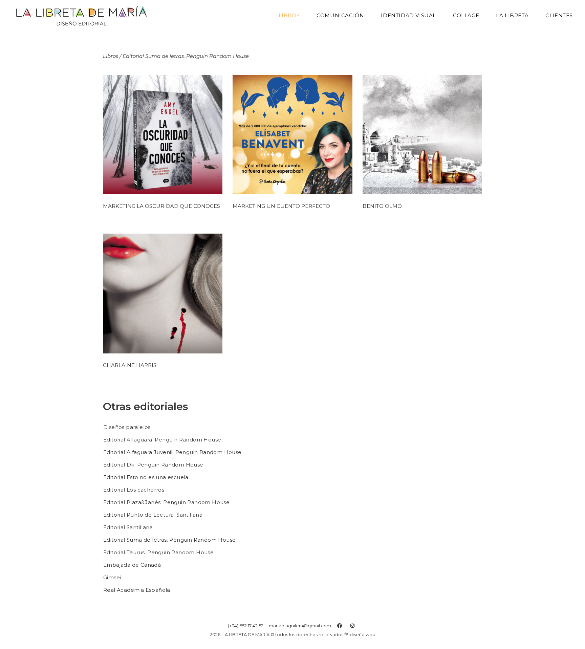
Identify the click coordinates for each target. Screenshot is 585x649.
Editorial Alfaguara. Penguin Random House (162, 439)
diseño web (362, 634)
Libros (289, 15)
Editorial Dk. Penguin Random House (153, 464)
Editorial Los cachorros (133, 489)
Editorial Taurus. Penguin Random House (158, 552)
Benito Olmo (382, 206)
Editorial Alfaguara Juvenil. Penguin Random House (172, 452)
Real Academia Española (136, 590)
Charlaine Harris (129, 365)
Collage (466, 15)
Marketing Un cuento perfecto (281, 206)
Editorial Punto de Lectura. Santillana (152, 515)
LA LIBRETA (512, 15)
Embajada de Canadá (132, 565)
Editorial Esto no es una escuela (146, 477)
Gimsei (112, 577)
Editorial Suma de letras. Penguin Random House (169, 540)
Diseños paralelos (127, 427)
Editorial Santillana (128, 527)
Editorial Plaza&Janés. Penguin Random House (166, 502)
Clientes (559, 15)
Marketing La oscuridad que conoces (161, 206)
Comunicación (340, 15)
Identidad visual (408, 15)
